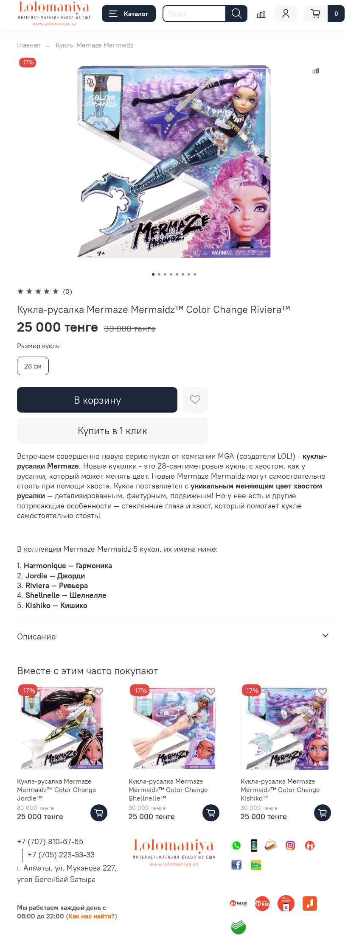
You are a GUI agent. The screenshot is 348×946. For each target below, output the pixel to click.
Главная (28, 45)
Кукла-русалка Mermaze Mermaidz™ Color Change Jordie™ (56, 790)
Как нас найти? (91, 916)
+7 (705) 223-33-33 (61, 854)
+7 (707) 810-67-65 (50, 841)
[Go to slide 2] (159, 274)
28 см (33, 366)
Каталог (136, 13)
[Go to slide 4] (171, 274)
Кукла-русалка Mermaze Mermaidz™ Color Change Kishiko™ (280, 790)
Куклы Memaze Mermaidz (94, 45)
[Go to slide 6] (183, 274)
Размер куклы (39, 346)
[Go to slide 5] (177, 274)
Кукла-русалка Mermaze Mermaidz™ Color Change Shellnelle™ (168, 790)
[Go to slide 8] (195, 274)
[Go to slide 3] (165, 274)
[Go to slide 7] (189, 274)
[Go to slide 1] (153, 274)
